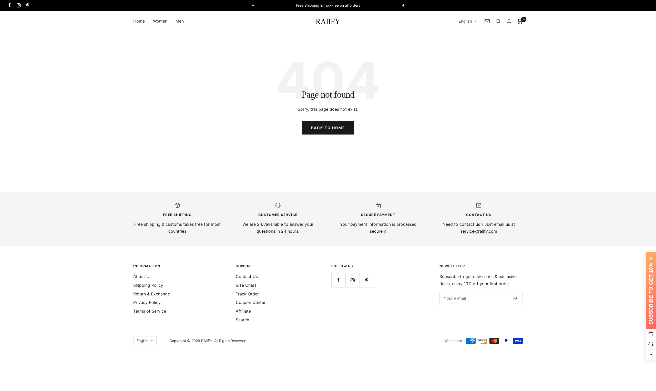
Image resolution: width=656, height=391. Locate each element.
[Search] (498, 21)
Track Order (247, 293)
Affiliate (243, 311)
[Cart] (520, 21)
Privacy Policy (147, 302)
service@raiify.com (478, 231)
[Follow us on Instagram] (18, 5)
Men (180, 21)
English (465, 21)
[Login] (509, 21)
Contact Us (247, 276)
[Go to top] (651, 354)
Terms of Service (149, 311)
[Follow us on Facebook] (9, 5)
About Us (142, 276)
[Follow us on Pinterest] (27, 5)
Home (139, 21)
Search (242, 319)
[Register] (515, 298)
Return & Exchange (151, 293)
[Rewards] (651, 334)
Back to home (328, 128)
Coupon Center (250, 302)
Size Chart (246, 285)
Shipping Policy (148, 285)
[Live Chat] (651, 344)
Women (160, 21)
